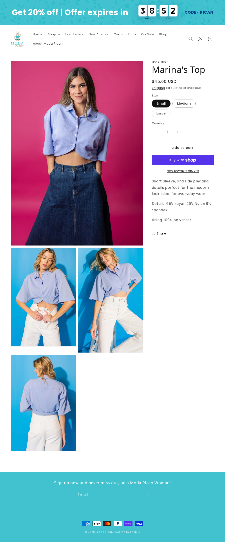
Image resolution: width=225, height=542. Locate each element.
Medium (184, 103)
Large (163, 114)
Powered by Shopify (127, 532)
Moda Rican (104, 532)
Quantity (158, 123)
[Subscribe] (147, 495)
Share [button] (161, 233)
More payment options (183, 171)
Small (161, 103)
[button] (53, 34)
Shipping (158, 88)
